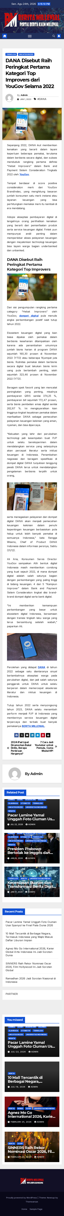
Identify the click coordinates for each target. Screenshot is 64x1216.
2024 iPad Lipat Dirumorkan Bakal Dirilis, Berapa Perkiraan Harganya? (21, 748)
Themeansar (32, 1201)
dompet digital (28, 315)
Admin (24, 95)
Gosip (20, 799)
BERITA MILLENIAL (33, 726)
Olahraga (13, 803)
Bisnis (20, 1108)
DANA (41, 667)
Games (11, 799)
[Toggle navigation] (29, 36)
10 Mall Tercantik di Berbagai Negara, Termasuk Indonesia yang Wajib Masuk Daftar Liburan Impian (29, 937)
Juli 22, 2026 (18, 1052)
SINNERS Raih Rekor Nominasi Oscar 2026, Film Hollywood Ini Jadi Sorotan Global (29, 967)
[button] (54, 36)
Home (24, 1209)
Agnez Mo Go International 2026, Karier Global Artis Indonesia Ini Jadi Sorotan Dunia (30, 952)
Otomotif (25, 803)
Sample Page (36, 1209)
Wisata (11, 811)
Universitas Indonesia (36, 807)
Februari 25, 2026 (21, 1122)
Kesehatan (30, 799)
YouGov (24, 174)
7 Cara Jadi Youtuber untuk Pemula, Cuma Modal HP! (44, 746)
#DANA (41, 99)
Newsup (51, 1197)
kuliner (41, 799)
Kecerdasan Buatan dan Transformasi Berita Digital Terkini (31, 886)
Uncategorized (26, 54)
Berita (24, 878)
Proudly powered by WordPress (22, 1197)
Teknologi (11, 54)
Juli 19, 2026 (18, 1087)
